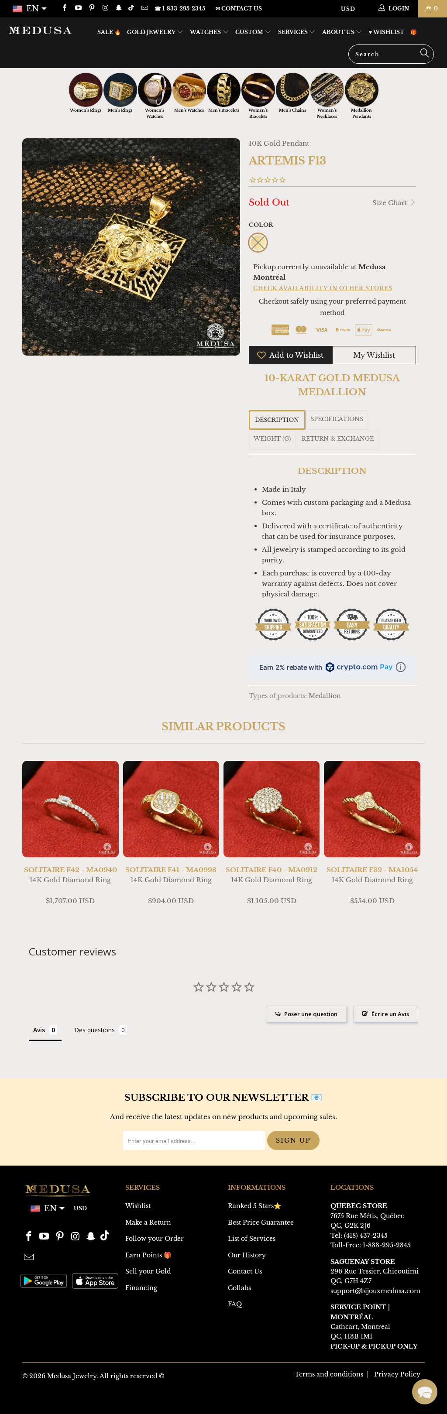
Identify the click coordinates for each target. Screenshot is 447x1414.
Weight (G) (272, 438)
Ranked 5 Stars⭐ (254, 1206)
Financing (141, 1288)
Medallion (325, 696)
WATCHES (206, 32)
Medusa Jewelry (71, 1376)
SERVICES (293, 32)
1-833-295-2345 (387, 1245)
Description (277, 420)
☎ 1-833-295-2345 (180, 8)
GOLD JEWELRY (152, 32)
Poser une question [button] (310, 1014)
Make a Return (148, 1222)
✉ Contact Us (239, 8)
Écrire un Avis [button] (390, 1014)
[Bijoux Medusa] (40, 30)
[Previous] (32, 838)
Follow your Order (154, 1239)
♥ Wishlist (386, 32)
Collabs (239, 1288)
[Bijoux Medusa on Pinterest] (91, 8)
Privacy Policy (397, 1374)
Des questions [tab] (94, 1030)
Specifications (336, 419)
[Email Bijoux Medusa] (144, 8)
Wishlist (138, 1206)
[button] (424, 1391)
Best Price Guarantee (261, 1222)
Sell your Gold (148, 1271)
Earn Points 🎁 (148, 1255)
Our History (247, 1255)
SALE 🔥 (109, 32)
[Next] (415, 838)
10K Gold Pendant (279, 143)
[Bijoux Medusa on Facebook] (64, 8)
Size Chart (390, 203)
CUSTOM (250, 32)
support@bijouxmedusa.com (375, 1291)
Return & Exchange (338, 438)
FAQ (235, 1304)
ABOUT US (339, 32)
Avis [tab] (39, 1030)
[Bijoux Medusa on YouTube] (77, 8)
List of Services (251, 1239)
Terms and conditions (329, 1374)
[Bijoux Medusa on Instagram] (105, 8)
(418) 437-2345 (366, 1235)
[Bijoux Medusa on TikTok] (132, 8)
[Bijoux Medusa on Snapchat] (118, 8)
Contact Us (245, 1271)
